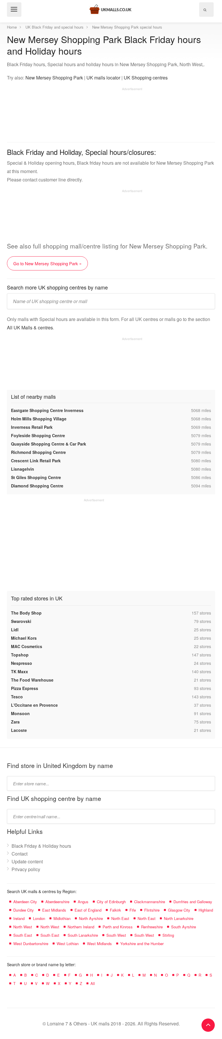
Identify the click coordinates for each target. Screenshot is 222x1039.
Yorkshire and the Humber (142, 943)
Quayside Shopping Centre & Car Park (48, 444)
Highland (206, 910)
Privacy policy (26, 869)
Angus (83, 901)
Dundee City (23, 910)
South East (22, 935)
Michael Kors (24, 638)
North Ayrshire (91, 918)
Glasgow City (179, 910)
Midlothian (62, 918)
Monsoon (20, 713)
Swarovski (21, 621)
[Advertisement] (74, 112)
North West (22, 926)
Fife (133, 910)
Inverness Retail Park (32, 427)
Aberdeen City (25, 901)
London (39, 918)
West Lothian (68, 943)
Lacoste (19, 730)
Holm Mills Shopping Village (38, 419)
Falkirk (115, 910)
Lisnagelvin (22, 469)
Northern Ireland (81, 926)
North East (120, 918)
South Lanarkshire (83, 935)
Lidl (14, 629)
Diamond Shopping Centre (37, 486)
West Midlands (99, 943)
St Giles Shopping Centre (36, 477)
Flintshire (152, 910)
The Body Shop (26, 613)
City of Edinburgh (111, 901)
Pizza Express (24, 688)
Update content (27, 861)
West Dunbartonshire (30, 943)
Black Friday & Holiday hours (41, 846)
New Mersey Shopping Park (54, 77)
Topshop (20, 655)
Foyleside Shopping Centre (38, 435)
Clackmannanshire (149, 901)
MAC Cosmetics (26, 646)
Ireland (19, 918)
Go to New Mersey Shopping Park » (47, 263)
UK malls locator (103, 77)
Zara (15, 722)
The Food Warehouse (32, 680)
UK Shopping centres (146, 77)
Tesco (17, 697)
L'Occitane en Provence (34, 705)
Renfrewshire (152, 926)
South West (116, 935)
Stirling (168, 935)
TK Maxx (19, 671)
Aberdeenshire (57, 901)
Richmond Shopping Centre (38, 452)
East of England (88, 910)
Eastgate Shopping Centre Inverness (47, 410)
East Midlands (54, 910)
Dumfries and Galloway (192, 901)
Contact (19, 854)
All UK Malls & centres (30, 327)
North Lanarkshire (178, 918)
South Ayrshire (183, 926)
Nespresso (21, 663)
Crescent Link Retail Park (36, 460)
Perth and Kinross (118, 926)
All (92, 983)
